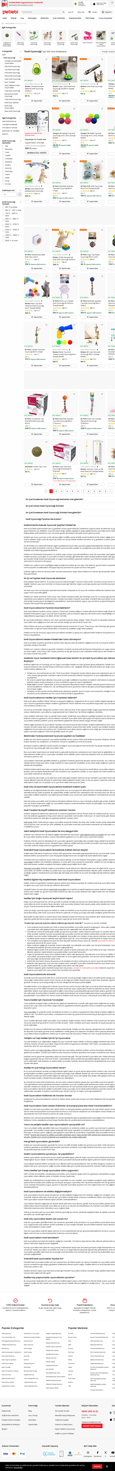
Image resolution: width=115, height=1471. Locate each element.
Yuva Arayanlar (105, 18)
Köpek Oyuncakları (52, 1350)
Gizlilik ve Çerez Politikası (64, 1433)
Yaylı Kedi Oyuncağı (12, 91)
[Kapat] (111, 3)
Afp (6, 146)
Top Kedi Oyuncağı (12, 69)
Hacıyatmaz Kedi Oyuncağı (11, 95)
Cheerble (8, 159)
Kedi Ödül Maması (9, 121)
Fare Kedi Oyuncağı (12, 73)
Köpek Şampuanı (52, 1365)
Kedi (5, 18)
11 (105, 491)
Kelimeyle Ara (8, 190)
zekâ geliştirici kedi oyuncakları (92, 835)
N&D (69, 1345)
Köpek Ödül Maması (53, 1343)
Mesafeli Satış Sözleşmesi (65, 1415)
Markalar (45, 18)
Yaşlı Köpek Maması (31, 1386)
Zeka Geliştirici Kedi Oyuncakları (12, 86)
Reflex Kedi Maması (97, 1360)
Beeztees (8, 149)
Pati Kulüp (89, 18)
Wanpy (70, 1371)
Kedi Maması (6, 1333)
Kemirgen (32, 18)
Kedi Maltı (27, 1367)
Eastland (8, 162)
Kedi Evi (5, 134)
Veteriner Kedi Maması (53, 1380)
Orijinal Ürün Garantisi (10, 1415)
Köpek (14, 18)
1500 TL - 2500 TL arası (12, 220)
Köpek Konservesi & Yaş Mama (54, 1338)
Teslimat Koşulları (62, 1420)
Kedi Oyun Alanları (12, 102)
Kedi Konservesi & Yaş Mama (11, 1352)
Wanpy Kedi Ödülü (96, 1390)
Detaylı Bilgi (18, 1467)
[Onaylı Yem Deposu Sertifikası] (61, 1453)
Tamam (97, 1466)
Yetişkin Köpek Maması (53, 1333)
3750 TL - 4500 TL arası (12, 231)
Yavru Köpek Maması (31, 1378)
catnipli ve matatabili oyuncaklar (86, 968)
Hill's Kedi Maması (96, 1341)
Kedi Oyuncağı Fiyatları (8, 203)
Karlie (7, 178)
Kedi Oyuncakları (7, 1363)
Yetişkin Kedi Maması (9, 1345)
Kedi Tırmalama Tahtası (10, 1371)
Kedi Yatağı (28, 1348)
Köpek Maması (29, 1375)
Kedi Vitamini (28, 1341)
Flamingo (8, 171)
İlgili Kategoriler (9, 118)
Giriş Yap (80, 12)
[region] (12, 155)
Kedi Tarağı (28, 1352)
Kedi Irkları (32, 1420)
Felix (69, 1386)
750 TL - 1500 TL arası (11, 214)
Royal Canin (72, 1337)
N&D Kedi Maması (96, 1345)
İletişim (4, 1429)
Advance (71, 1363)
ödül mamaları (45, 1050)
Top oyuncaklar (30, 1012)
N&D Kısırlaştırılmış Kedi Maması (98, 1385)
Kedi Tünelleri (10, 82)
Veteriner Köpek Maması (54, 1384)
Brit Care (71, 1352)
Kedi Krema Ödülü (8, 1382)
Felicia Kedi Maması (97, 1356)
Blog (30, 1411)
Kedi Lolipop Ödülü (52, 1388)
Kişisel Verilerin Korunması (65, 1429)
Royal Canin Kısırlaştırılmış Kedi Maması (99, 1374)
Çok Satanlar (59, 18)
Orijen (70, 1367)
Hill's (69, 1341)
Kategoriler (7, 51)
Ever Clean (71, 1378)
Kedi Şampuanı (29, 1363)
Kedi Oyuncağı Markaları (8, 142)
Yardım (94, 12)
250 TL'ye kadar (11, 207)
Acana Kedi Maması (97, 1348)
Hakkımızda (6, 1411)
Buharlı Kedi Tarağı (30, 1371)
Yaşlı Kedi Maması (30, 1382)
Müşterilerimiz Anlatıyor (11, 1424)
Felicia (70, 1356)
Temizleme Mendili (9, 124)
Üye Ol (70, 12)
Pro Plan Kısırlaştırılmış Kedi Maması (99, 1368)
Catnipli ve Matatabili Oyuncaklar (13, 62)
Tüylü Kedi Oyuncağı (13, 99)
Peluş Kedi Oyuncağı (12, 76)
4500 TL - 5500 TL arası (12, 236)
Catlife (8, 155)
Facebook (97, 1456)
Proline (70, 1382)
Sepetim (108, 12)
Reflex (70, 1360)
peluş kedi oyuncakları (57, 889)
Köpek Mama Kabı (52, 1354)
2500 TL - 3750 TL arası (12, 225)
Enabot (8, 165)
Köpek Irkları (33, 1424)
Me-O (70, 1375)
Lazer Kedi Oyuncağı (12, 79)
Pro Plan (71, 1333)
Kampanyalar (75, 18)
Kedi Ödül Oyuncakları (9, 107)
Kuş (22, 18)
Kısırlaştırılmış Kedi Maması (11, 1341)
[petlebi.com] (3, 23)
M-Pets (8, 184)
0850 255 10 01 (90, 1411)
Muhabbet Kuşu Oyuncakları (55, 1377)
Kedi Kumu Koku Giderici (32, 1337)
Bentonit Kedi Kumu (8, 1378)
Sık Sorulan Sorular (62, 1411)
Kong (7, 181)
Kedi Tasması (28, 1345)
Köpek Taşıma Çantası (53, 1347)
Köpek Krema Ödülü (8, 1386)
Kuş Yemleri (50, 1369)
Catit (7, 152)
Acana (70, 1348)
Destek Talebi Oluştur (92, 1426)
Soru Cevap (33, 1415)
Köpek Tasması (51, 1358)
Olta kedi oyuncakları (32, 868)
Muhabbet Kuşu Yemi (53, 1373)
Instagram (88, 1456)
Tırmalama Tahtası (9, 128)
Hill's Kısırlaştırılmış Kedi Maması (98, 1380)
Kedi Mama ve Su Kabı (31, 1333)
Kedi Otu (27, 1356)
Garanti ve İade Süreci (63, 1424)
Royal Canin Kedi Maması (99, 1337)
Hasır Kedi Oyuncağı (12, 111)
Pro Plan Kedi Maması (97, 1333)
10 (100, 491)
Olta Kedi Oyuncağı (12, 66)
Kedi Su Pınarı (6, 1375)
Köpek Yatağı (50, 1362)
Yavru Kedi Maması (8, 1337)
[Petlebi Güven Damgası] (49, 1453)
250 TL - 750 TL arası (13, 210)
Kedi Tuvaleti (6, 1367)
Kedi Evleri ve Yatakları (10, 131)
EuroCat (8, 168)
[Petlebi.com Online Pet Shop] (10, 12)
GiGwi (7, 174)
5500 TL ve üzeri (11, 240)
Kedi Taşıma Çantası (9, 1360)
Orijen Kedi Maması (97, 1363)
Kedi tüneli (28, 822)
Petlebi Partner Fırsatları (11, 1420)
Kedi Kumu (5, 1348)
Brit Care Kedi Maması (98, 1352)
